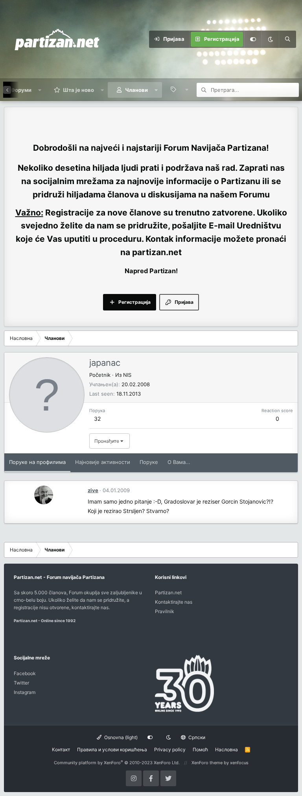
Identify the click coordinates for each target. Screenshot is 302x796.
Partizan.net (168, 592)
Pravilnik (164, 611)
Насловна (226, 749)
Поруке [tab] (149, 462)
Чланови (136, 90)
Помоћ (200, 749)
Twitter (21, 683)
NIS (127, 375)
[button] (40, 90)
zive (93, 490)
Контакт (61, 749)
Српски (196, 737)
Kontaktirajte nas (173, 602)
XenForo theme (207, 762)
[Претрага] (287, 39)
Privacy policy (170, 749)
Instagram (24, 692)
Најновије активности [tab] (102, 462)
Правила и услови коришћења (112, 749)
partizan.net (157, 252)
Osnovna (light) (120, 737)
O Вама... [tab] (179, 462)
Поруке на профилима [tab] (37, 462)
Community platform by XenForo (117, 762)
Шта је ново (78, 90)
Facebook (25, 673)
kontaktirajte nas (90, 607)
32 (97, 418)
